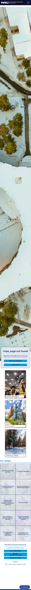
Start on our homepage (15, 360)
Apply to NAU (15, 364)
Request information (15, 557)
